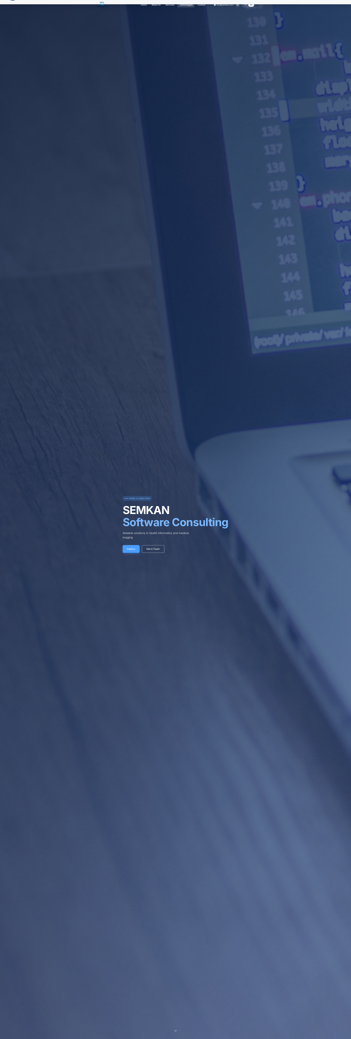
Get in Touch (153, 549)
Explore (131, 549)
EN (251, 5)
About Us (156, 5)
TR (245, 5)
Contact (201, 5)
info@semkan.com (225, 5)
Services (169, 5)
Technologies (186, 5)
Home (144, 5)
